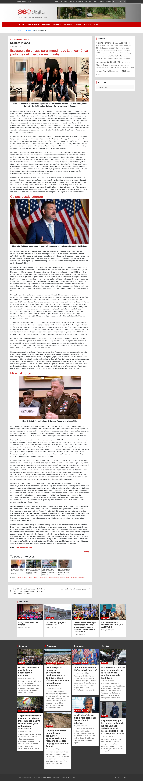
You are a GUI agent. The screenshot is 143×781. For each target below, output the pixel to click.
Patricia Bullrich (115, 67)
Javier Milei (118, 58)
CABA (108, 45)
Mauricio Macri (49, 577)
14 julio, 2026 (22, 627)
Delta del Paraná (105, 53)
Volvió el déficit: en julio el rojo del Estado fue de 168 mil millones (85, 719)
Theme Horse (46, 777)
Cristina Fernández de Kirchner (113, 50)
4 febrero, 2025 (23, 731)
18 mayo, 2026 (106, 630)
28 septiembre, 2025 (25, 678)
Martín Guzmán (125, 65)
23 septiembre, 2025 (80, 673)
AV (19, 618)
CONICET (112, 48)
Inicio (56, 1)
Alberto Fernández (105, 43)
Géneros (80, 1)
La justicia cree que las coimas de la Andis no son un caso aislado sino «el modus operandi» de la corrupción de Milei (112, 727)
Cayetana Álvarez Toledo (25, 577)
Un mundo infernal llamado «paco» (74, 589)
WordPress (71, 777)
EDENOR (121, 53)
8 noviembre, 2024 (52, 749)
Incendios (110, 58)
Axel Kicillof (125, 43)
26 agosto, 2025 (106, 736)
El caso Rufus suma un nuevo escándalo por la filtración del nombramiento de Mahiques (113, 672)
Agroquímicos (51, 662)
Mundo (108, 1)
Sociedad (88, 1)
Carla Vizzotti (114, 45)
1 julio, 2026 (50, 627)
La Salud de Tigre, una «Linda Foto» (56, 624)
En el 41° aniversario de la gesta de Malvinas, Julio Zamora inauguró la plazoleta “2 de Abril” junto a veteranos (29, 591)
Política (102, 1)
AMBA (116, 43)
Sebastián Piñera (71, 577)
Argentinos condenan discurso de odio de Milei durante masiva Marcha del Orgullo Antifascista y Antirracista (29, 722)
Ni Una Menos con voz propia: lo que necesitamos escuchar (29, 671)
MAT (131, 65)
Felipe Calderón (38, 577)
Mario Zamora (115, 65)
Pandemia (107, 67)
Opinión (84, 662)
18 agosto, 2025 (79, 726)
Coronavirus (120, 48)
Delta (98, 53)
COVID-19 (99, 50)
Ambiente (72, 1)
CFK (130, 45)
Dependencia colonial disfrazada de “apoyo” (85, 668)
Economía (79, 646)
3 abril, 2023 (14, 46)
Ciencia (95, 1)
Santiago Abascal (59, 577)
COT (127, 48)
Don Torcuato (114, 53)
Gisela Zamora (115, 55)
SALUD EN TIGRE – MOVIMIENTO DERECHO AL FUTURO (112, 625)
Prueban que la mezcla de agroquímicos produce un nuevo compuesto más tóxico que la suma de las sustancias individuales (57, 676)
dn (20, 46)
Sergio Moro (81, 577)
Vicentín (98, 74)
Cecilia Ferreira (123, 45)
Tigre (122, 71)
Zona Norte (63, 1)
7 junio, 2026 (78, 634)
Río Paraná (123, 67)
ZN (28, 618)
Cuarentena (126, 50)
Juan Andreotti (101, 62)
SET (117, 71)
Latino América (23, 39)
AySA (97, 45)
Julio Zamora (115, 61)
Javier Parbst (126, 58)
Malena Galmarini (103, 65)
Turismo (129, 71)
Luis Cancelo (127, 62)
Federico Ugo (127, 53)
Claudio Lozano (102, 48)
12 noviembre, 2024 (52, 688)
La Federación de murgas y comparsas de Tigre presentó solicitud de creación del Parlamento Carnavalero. (85, 627)
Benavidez (103, 45)
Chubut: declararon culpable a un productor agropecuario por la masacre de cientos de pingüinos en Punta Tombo (57, 738)
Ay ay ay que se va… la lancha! (28, 624)
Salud (128, 67)
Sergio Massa (109, 71)
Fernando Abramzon (101, 56)
